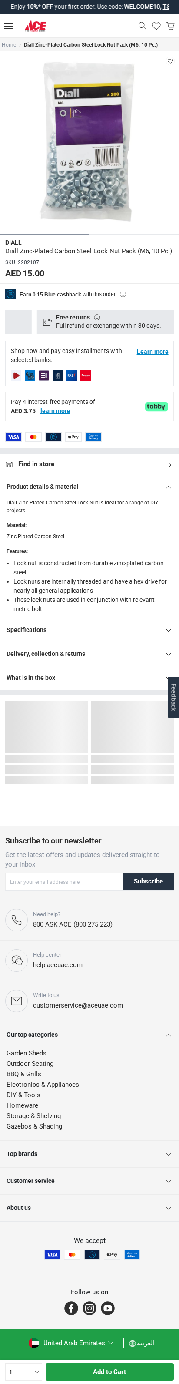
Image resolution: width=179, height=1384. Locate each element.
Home (9, 45)
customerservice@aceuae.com (78, 1005)
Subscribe (148, 881)
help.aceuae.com (58, 965)
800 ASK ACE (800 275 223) (73, 924)
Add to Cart (109, 1372)
